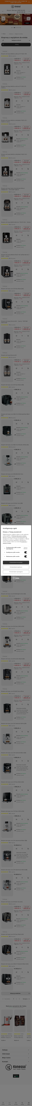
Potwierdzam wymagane (16, 572)
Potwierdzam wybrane (16, 567)
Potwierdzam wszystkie (16, 562)
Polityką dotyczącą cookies (19, 536)
